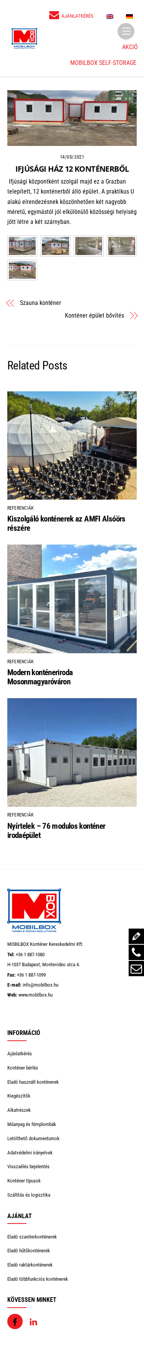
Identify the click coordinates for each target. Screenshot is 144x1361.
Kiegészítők (18, 1096)
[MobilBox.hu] (34, 930)
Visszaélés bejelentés (28, 1166)
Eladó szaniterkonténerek (32, 1237)
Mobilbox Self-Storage (103, 62)
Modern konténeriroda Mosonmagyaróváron (40, 677)
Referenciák (20, 508)
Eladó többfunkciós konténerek (37, 1279)
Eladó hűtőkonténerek (28, 1250)
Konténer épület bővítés (94, 315)
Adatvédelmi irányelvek (30, 1153)
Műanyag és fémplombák (31, 1124)
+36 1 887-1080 (30, 954)
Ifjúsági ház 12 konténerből (72, 169)
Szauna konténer (40, 302)
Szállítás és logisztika (28, 1195)
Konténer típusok (24, 1181)
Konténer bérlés (22, 1068)
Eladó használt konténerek (33, 1082)
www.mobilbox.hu (35, 995)
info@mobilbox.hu (40, 985)
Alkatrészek (19, 1110)
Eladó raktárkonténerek (30, 1265)
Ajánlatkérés (19, 1053)
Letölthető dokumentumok (33, 1138)
